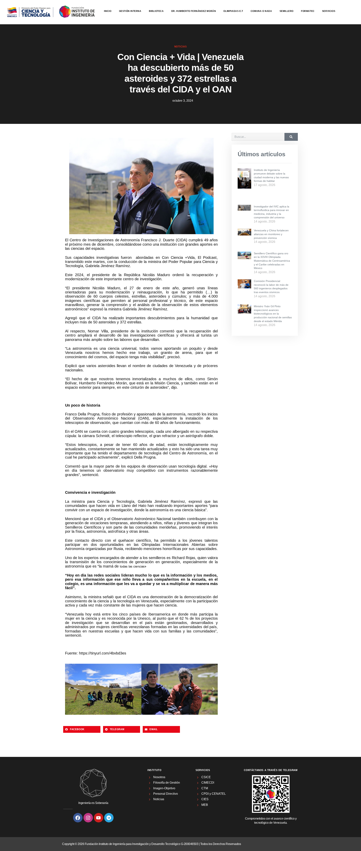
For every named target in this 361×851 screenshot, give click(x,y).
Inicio (107, 11)
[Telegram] (109, 817)
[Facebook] (78, 817)
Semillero (287, 11)
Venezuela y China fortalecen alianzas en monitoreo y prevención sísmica (271, 234)
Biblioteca (156, 11)
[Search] (291, 137)
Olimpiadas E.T (233, 11)
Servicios (328, 11)
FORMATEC (308, 11)
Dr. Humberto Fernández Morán (193, 11)
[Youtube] (98, 817)
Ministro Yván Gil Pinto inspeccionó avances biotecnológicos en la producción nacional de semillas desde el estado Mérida (273, 313)
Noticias (180, 46)
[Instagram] (88, 817)
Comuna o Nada (261, 11)
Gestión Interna (130, 11)
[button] (69, 689)
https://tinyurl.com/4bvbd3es (102, 653)
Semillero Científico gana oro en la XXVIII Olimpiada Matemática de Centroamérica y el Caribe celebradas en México (272, 261)
